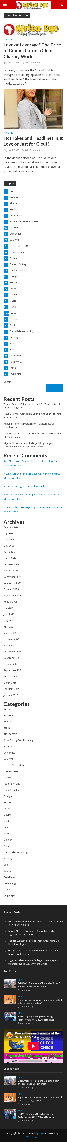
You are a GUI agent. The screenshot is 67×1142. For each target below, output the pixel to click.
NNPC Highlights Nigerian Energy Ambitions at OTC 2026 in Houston (36, 1018)
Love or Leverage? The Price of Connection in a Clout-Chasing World (32, 50)
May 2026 (9, 545)
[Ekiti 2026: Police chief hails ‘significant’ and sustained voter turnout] (10, 982)
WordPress (32, 1137)
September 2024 (13, 670)
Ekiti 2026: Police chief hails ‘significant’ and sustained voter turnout (39, 985)
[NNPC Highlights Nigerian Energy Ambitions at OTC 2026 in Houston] (10, 1016)
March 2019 (10, 682)
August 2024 (11, 676)
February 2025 (12, 639)
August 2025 (11, 601)
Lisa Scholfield (11, 507)
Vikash (7, 486)
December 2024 (12, 651)
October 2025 (11, 589)
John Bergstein (11, 494)
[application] (33, 1046)
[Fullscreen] (58, 1062)
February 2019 (12, 688)
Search (7, 381)
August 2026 (11, 527)
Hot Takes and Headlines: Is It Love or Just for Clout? (33, 140)
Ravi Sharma (11, 461)
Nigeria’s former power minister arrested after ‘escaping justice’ (40, 1001)
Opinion (8, 40)
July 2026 (9, 533)
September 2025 (13, 595)
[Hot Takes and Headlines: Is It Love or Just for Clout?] (33, 109)
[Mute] (51, 1062)
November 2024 (13, 657)
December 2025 (12, 576)
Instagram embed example (30, 486)
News (21, 980)
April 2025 (9, 626)
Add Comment (32, 62)
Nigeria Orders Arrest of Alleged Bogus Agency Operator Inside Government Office (29, 445)
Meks (41, 1133)
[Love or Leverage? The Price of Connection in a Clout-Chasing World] (33, 28)
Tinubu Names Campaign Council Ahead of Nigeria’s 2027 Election (32, 932)
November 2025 (13, 583)
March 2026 (10, 558)
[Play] (8, 1062)
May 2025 (9, 620)
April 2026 (9, 552)
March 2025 (10, 633)
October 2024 (11, 664)
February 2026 (12, 564)
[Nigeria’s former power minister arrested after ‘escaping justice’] (10, 999)
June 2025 (9, 614)
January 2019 (11, 695)
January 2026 (11, 570)
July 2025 (9, 608)
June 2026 (9, 539)
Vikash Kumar (11, 473)
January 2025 (11, 645)
